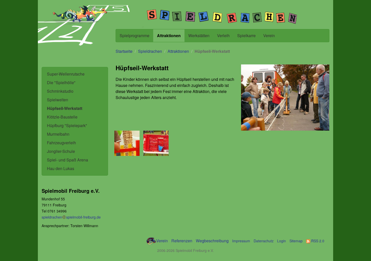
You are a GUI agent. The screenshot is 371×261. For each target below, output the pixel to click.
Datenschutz (264, 240)
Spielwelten (57, 100)
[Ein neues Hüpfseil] (156, 143)
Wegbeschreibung (212, 241)
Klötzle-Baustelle (62, 117)
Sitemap (296, 240)
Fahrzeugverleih (61, 143)
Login (281, 240)
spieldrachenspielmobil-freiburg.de (71, 217)
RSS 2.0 (317, 240)
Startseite (124, 51)
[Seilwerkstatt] (127, 143)
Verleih (223, 35)
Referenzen (181, 241)
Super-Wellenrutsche (66, 74)
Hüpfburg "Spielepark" (67, 125)
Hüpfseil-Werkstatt (64, 108)
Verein (269, 35)
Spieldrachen (150, 51)
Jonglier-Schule (61, 151)
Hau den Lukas (60, 168)
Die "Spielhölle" (61, 82)
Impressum (241, 240)
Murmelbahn (58, 134)
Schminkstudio (60, 91)
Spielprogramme (134, 35)
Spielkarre (246, 35)
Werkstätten (198, 35)
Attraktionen (169, 35)
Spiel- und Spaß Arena (67, 160)
